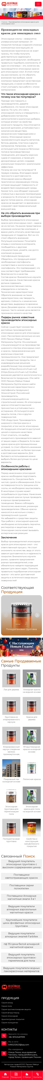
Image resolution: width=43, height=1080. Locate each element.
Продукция (16, 1075)
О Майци (27, 1075)
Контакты (37, 1075)
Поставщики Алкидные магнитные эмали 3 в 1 (21, 897)
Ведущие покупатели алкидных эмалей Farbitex (21, 935)
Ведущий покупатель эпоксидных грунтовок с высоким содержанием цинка (21, 864)
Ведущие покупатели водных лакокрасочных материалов (21, 970)
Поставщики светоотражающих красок (21, 876)
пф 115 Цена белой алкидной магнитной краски (21, 946)
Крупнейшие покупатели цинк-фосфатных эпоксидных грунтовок (21, 922)
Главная (4, 22)
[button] (37, 615)
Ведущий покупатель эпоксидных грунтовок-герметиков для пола (21, 957)
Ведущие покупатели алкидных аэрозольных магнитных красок (21, 909)
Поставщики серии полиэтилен (21, 887)
